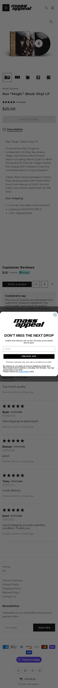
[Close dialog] (55, 314)
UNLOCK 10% (29, 356)
